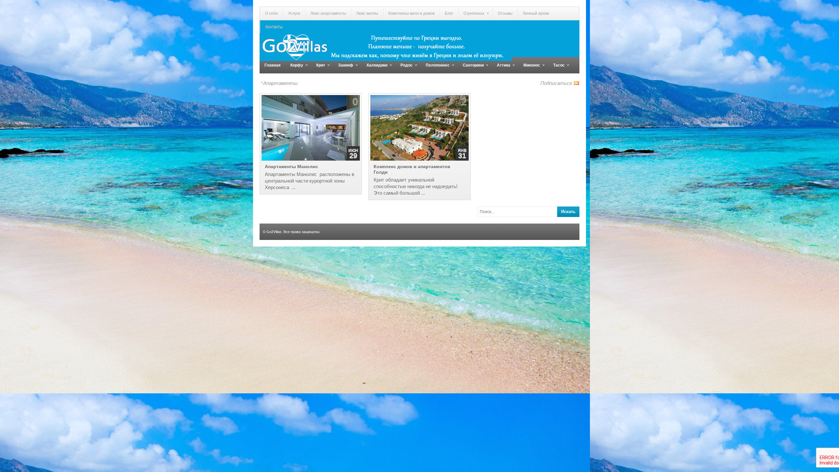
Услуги (294, 13)
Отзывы (505, 13)
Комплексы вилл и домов (411, 13)
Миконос (529, 68)
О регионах (471, 15)
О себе (271, 13)
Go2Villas (274, 232)
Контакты (274, 26)
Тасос (556, 68)
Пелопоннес (435, 68)
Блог (449, 13)
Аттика (501, 68)
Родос (404, 68)
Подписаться (556, 83)
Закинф (343, 68)
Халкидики (374, 68)
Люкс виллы (367, 13)
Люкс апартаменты (328, 13)
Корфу (294, 68)
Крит (318, 68)
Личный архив (536, 13)
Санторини (471, 68)
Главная (272, 65)
